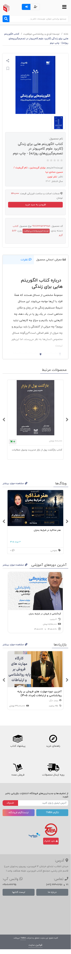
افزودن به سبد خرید (35, 204)
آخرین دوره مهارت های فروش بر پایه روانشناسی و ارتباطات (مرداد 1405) (39, 694)
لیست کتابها (18, 892)
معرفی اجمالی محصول (49, 260)
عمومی (54, 550)
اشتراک (10, 803)
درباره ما (52, 892)
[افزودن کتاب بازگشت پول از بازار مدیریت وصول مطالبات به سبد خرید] (13, 441)
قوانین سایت (35, 945)
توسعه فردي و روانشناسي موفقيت (41, 34)
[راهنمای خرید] (53, 739)
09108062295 (9, 884)
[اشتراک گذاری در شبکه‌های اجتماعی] (7, 61)
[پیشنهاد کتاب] (18, 739)
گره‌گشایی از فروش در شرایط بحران (45, 613)
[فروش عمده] (17, 767)
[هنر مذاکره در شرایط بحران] (35, 508)
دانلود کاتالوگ (50, 841)
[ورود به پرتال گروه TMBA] (51, 829)
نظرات (25, 260)
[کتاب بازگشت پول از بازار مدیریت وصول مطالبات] (35, 407)
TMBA (23, 938)
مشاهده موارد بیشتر (13, 483)
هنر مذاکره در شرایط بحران (47, 530)
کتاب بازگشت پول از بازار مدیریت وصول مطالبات (37, 450)
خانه (66, 34)
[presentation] (67, 419)
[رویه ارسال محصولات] (53, 767)
